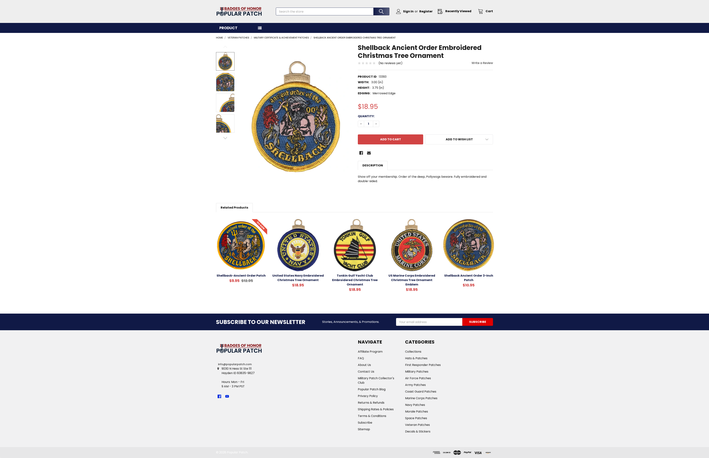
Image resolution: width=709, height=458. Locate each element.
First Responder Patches (423, 365)
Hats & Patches (416, 358)
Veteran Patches (417, 425)
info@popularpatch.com (235, 364)
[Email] (369, 153)
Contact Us (366, 371)
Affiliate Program (370, 351)
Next (225, 138)
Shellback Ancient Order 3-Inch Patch (468, 277)
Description (372, 165)
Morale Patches (416, 411)
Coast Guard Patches (420, 391)
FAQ (361, 358)
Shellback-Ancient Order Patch (241, 275)
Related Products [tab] (234, 207)
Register (426, 11)
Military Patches (416, 371)
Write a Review (482, 63)
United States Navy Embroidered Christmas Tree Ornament (298, 277)
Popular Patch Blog (372, 389)
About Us (364, 365)
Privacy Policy (368, 396)
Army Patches (415, 385)
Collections (413, 351)
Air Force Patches (418, 378)
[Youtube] (227, 396)
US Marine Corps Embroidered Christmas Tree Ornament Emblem (411, 280)
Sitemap (364, 429)
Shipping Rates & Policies (376, 409)
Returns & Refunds (371, 402)
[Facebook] (361, 153)
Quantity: (366, 116)
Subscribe (365, 422)
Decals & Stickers (417, 431)
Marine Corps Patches (421, 398)
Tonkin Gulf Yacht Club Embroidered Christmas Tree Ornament (355, 280)
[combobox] (332, 11)
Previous (225, 47)
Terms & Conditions (372, 416)
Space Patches (416, 418)
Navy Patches (415, 405)
